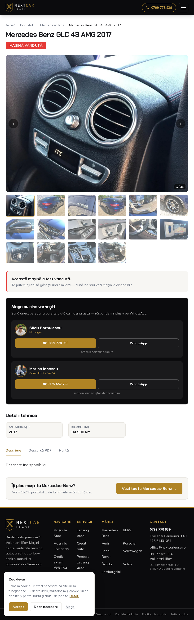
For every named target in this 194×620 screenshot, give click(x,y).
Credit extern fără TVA (60, 562)
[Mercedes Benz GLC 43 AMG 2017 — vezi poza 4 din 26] (112, 206)
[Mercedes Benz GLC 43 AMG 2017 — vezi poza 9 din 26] (81, 229)
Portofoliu (27, 25)
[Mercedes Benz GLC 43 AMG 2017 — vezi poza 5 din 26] (143, 206)
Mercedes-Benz (52, 25)
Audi (105, 543)
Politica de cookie (154, 614)
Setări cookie (179, 614)
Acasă (10, 25)
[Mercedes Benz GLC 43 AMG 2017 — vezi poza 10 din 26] (112, 229)
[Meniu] (183, 7)
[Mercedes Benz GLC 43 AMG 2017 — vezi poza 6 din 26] (173, 206)
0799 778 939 (161, 7)
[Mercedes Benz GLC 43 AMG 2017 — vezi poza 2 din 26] (50, 206)
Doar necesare (46, 607)
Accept (18, 607)
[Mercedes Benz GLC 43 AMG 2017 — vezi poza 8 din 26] (50, 229)
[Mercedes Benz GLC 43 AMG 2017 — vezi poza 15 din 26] (81, 253)
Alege (70, 607)
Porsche (129, 543)
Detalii (74, 596)
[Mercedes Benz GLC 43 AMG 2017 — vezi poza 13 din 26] (20, 253)
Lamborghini (111, 572)
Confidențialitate (126, 614)
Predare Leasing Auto (83, 562)
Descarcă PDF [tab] (40, 450)
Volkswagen (132, 551)
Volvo (127, 564)
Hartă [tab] (64, 450)
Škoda (107, 564)
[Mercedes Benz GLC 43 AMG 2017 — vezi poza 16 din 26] (112, 253)
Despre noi (103, 614)
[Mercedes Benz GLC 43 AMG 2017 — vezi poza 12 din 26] (173, 229)
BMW (127, 530)
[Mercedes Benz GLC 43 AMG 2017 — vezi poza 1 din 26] (20, 206)
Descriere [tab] (13, 450)
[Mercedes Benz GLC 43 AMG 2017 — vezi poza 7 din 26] (20, 229)
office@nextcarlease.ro (97, 352)
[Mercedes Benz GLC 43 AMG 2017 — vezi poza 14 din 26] (50, 253)
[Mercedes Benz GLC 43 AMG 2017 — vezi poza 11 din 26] (143, 229)
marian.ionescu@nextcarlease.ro (97, 393)
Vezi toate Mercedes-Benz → (149, 488)
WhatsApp (138, 343)
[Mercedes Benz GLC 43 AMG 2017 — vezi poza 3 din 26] (81, 206)
